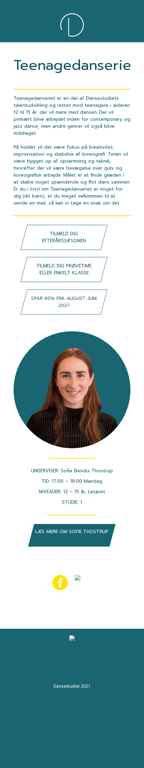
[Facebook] (61, 663)
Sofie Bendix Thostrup (87, 470)
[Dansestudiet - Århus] (72, 25)
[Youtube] (41, 663)
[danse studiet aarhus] (101, 663)
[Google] (81, 663)
